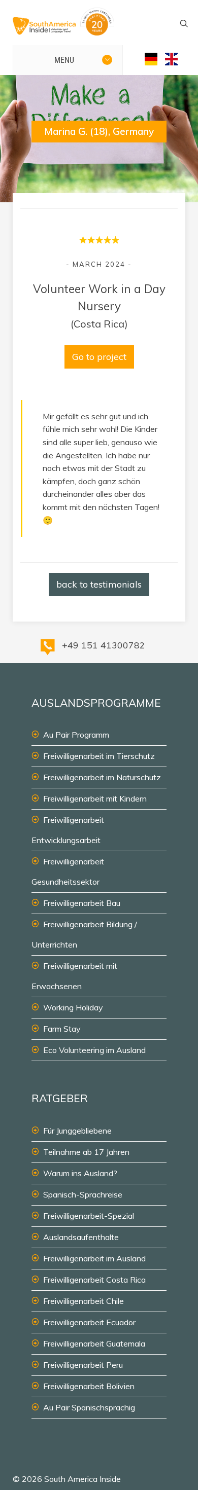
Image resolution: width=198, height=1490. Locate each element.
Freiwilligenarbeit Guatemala (94, 1343)
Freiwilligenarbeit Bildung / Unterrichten (84, 934)
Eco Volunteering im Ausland (94, 1050)
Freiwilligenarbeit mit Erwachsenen (74, 976)
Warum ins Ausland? (80, 1173)
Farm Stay (62, 1029)
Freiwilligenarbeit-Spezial (88, 1216)
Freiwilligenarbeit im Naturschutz (102, 777)
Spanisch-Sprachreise (82, 1194)
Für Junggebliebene (77, 1130)
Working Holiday (73, 1007)
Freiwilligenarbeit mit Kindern (95, 798)
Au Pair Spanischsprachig (89, 1407)
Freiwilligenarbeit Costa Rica (94, 1280)
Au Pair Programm (76, 735)
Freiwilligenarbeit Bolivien (89, 1386)
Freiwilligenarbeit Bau (81, 903)
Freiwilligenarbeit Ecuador (89, 1322)
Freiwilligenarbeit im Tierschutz (99, 756)
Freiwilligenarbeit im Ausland (94, 1258)
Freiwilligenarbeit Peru (83, 1365)
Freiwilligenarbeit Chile (83, 1301)
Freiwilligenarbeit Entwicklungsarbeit (67, 830)
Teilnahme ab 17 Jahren (86, 1152)
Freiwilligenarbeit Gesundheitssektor (67, 871)
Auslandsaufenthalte (81, 1237)
